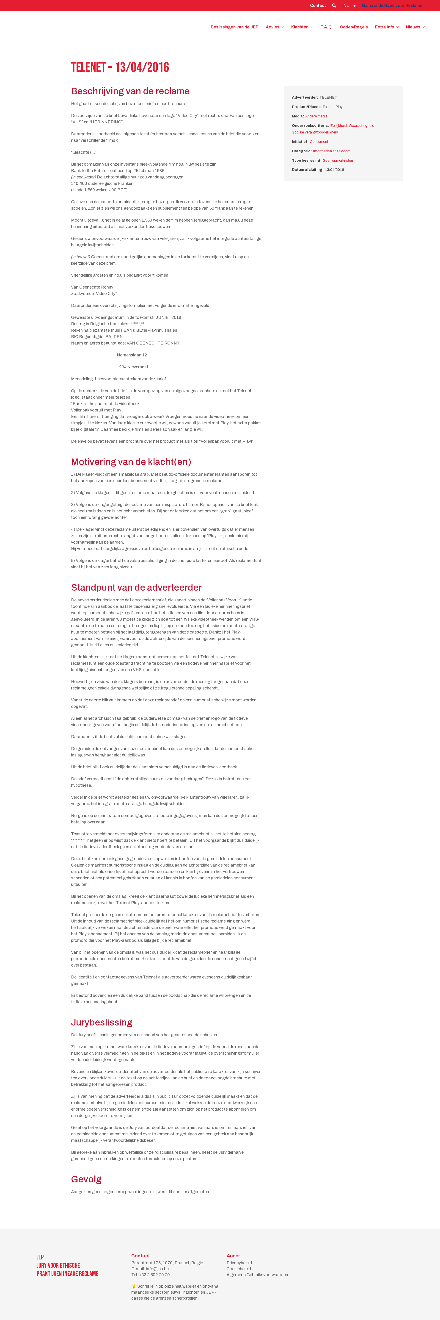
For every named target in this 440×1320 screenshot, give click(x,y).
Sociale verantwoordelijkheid (315, 132)
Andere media (316, 116)
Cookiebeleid (239, 1269)
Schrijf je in (147, 1286)
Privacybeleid (239, 1263)
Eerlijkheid (338, 126)
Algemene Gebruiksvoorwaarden (257, 1275)
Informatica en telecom (331, 151)
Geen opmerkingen (338, 160)
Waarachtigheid (361, 126)
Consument (319, 142)
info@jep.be (157, 1269)
